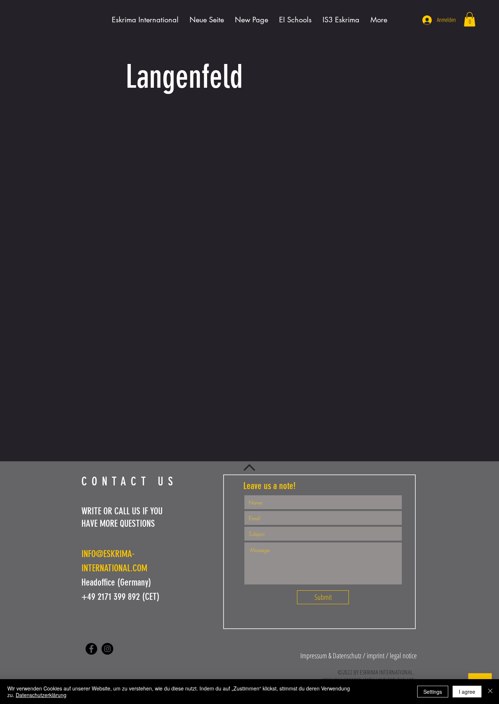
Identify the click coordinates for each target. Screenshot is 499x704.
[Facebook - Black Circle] (91, 649)
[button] (470, 19)
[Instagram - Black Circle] (107, 649)
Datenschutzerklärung (41, 695)
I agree (467, 691)
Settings (432, 691)
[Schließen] (490, 691)
